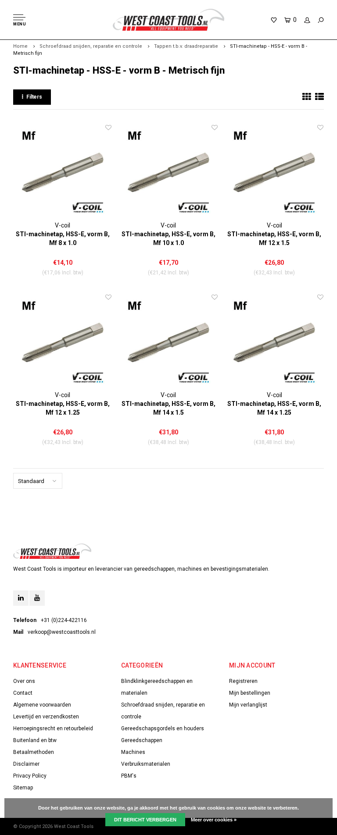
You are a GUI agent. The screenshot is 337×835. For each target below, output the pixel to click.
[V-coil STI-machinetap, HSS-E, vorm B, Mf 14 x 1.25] (274, 342)
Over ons (24, 681)
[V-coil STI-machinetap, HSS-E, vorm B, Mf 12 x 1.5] (274, 172)
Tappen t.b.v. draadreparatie (186, 46)
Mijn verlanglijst (248, 705)
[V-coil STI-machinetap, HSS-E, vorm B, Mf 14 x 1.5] (168, 342)
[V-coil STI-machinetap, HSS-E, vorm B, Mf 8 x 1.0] (62, 172)
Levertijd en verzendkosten (46, 717)
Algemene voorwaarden (42, 705)
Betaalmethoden (33, 752)
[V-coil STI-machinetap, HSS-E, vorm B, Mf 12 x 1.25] (62, 342)
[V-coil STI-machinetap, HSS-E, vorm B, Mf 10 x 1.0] (168, 172)
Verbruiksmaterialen (145, 764)
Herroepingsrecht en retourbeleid (53, 728)
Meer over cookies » (214, 819)
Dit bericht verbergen (145, 819)
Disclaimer (26, 764)
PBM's (128, 776)
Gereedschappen (141, 740)
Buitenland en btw (35, 740)
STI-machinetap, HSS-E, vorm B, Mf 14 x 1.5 (168, 408)
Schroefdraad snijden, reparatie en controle (90, 46)
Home (20, 46)
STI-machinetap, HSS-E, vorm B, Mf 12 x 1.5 (274, 238)
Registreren (243, 681)
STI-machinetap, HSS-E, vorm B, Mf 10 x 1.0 (168, 238)
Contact (22, 693)
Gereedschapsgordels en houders (162, 728)
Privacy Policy (30, 776)
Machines (133, 752)
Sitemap (23, 788)
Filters (34, 97)
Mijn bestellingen (249, 693)
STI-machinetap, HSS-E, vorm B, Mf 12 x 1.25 (63, 408)
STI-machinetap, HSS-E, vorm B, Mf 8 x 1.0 (63, 238)
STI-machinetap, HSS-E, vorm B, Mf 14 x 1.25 (274, 408)
